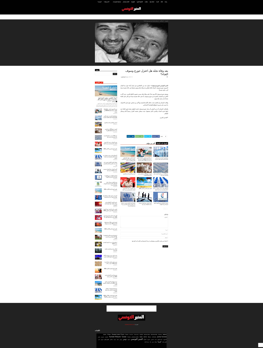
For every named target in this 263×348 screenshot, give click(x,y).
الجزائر (99, 336)
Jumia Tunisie (162, 336)
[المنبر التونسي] (131, 9)
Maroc (149, 337)
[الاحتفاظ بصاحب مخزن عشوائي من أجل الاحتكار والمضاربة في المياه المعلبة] (160, 182)
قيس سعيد (164, 341)
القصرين (152, 339)
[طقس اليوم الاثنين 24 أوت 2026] (98, 230)
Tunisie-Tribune (115, 336)
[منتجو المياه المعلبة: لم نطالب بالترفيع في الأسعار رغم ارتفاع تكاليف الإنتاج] (98, 290)
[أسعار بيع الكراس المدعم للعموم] (127, 168)
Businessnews (154, 334)
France (126, 334)
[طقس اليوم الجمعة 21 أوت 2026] (98, 270)
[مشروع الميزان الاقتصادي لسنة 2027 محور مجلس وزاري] (98, 276)
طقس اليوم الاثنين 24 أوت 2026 (110, 228)
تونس (125, 339)
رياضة (166, 1)
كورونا (159, 341)
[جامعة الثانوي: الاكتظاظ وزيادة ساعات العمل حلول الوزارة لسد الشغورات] (98, 204)
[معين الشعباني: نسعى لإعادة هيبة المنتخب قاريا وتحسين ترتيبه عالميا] (127, 182)
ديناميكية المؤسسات (117, 1)
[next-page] (164, 208)
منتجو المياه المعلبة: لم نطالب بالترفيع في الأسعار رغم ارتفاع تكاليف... (111, 290)
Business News (147, 334)
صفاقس (111, 339)
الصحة (157, 1)
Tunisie (124, 336)
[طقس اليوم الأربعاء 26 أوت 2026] (98, 191)
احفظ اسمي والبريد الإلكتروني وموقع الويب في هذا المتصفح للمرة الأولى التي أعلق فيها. (149, 241)
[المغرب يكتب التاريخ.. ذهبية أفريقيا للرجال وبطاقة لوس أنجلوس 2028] (98, 211)
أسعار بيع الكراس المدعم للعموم (129, 173)
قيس (99, 339)
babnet (165, 334)
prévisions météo (135, 337)
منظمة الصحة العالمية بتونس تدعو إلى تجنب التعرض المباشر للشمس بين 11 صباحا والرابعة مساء (128, 204)
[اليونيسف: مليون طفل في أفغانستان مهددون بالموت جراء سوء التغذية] (98, 197)
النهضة (129, 339)
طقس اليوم (106, 339)
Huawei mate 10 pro (118, 334)
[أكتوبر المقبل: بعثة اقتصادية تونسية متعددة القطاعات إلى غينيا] (144, 197)
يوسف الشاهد (146, 341)
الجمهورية (165, 339)
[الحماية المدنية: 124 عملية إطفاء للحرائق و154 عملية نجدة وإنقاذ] (98, 224)
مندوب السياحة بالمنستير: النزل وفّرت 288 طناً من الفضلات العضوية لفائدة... (110, 283)
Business (160, 334)
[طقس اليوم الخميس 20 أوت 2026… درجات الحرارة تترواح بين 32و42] (98, 297)
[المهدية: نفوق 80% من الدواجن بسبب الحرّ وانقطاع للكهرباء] (144, 168)
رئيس (121, 339)
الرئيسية (99, 1)
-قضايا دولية (152, 1)
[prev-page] (167, 208)
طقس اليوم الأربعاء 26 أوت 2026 (110, 189)
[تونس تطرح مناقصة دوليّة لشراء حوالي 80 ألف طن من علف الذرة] (98, 263)
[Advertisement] (160, 81)
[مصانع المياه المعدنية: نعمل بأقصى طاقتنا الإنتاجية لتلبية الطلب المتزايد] (160, 152)
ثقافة (162, 1)
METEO (145, 337)
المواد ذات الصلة (162, 143)
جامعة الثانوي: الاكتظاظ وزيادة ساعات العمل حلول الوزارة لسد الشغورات (111, 204)
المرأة (145, 339)
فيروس (102, 339)
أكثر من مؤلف (150, 143)
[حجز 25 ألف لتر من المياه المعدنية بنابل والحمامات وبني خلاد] (160, 168)
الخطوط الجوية (140, 1)
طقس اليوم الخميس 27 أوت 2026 (145, 188)
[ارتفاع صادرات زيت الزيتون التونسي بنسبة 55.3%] (98, 244)
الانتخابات (106, 336)
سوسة (115, 339)
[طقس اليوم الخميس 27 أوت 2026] (144, 182)
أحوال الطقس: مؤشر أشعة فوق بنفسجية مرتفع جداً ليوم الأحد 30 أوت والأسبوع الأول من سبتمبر (128, 159)
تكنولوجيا (133, 1)
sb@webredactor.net (129, 324)
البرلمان (102, 336)
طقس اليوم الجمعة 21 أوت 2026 (110, 268)
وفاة (150, 341)
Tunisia (129, 337)
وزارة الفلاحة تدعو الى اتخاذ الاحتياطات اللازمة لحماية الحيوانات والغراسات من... (110, 184)
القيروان (148, 339)
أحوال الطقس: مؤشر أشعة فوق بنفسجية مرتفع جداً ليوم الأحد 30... (107, 98)
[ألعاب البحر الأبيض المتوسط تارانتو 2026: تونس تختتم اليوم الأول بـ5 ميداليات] (98, 217)
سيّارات (146, 1)
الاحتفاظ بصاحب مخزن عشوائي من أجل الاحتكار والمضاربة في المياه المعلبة (110, 157)
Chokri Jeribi (136, 334)
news (141, 337)
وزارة (156, 341)
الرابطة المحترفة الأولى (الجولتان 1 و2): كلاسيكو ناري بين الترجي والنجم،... (110, 237)
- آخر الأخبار (162, 21)
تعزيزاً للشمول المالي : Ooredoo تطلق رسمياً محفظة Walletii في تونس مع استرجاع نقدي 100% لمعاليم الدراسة (144, 159)
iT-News (109, 334)
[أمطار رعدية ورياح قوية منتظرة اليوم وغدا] (98, 250)
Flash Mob (131, 334)
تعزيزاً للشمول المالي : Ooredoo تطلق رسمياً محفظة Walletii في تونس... (110, 110)
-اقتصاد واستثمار (126, 1)
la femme (154, 337)
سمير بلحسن (114, 101)
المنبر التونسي (123, 76)
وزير (153, 341)
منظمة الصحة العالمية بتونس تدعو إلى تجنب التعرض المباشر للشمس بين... (110, 164)
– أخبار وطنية (107, 1)
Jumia (104, 334)
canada (141, 334)
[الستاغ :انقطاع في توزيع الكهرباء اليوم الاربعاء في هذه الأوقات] (160, 197)
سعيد (118, 339)
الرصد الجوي (160, 339)
